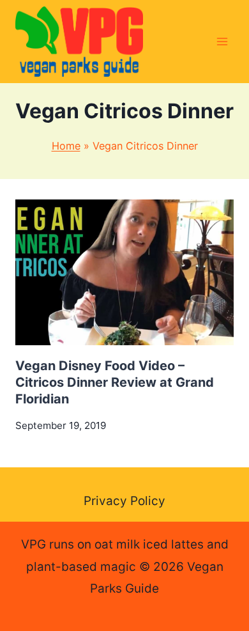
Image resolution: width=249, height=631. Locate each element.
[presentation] (124, 272)
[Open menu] (222, 41)
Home (66, 145)
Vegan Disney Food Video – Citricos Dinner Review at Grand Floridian (114, 382)
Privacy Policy (124, 501)
